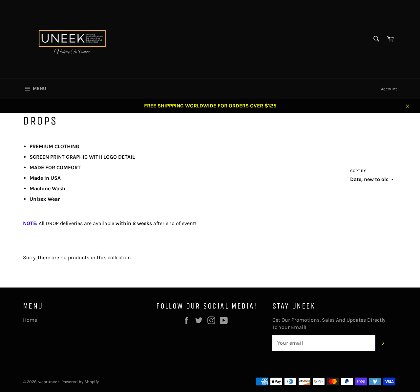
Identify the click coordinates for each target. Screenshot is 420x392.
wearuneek (49, 381)
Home (30, 320)
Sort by (358, 171)
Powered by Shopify (80, 381)
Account (389, 88)
